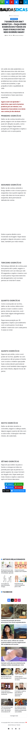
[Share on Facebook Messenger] (16, 2)
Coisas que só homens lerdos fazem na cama (21, 678)
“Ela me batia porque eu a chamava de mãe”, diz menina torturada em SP (7, 709)
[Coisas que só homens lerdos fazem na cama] (21, 671)
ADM (7, 35)
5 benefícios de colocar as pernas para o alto (20, 585)
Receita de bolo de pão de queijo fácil (6, 677)
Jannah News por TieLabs (14, 725)
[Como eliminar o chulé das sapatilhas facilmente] (7, 686)
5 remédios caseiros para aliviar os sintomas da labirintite (20, 693)
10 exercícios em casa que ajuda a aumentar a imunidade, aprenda (7, 571)
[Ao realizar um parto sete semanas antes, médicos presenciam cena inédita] (21, 702)
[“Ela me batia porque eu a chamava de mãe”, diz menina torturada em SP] (7, 702)
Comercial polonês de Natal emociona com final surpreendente (13, 621)
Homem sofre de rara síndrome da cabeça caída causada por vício (13, 664)
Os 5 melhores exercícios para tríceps (5, 585)
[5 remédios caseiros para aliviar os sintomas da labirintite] (21, 686)
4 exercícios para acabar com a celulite (21, 570)
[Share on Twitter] (21, 2)
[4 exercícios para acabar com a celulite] (21, 565)
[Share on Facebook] (7, 2)
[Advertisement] (14, 53)
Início (11, 15)
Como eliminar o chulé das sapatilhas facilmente (7, 692)
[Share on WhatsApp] (2, 2)
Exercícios (16, 15)
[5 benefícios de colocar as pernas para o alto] (21, 578)
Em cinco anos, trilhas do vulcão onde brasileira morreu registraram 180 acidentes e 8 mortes (13, 642)
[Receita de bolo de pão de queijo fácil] (7, 671)
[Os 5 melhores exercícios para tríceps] (7, 578)
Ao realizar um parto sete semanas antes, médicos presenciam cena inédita (20, 709)
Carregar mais (14, 716)
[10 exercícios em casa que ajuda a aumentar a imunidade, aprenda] (7, 565)
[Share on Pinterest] (11, 2)
